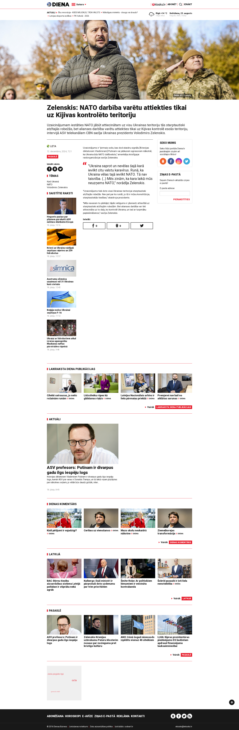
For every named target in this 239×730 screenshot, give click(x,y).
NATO (49, 184)
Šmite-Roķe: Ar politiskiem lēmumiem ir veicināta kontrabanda (136, 583)
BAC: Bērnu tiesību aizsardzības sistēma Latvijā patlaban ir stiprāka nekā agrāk (63, 585)
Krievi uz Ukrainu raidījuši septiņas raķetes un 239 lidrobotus (60, 250)
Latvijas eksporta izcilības (60, 16)
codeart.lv (128, 726)
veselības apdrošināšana (62, 685)
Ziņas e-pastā (104, 716)
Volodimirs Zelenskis (57, 187)
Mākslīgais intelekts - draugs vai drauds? (120, 12)
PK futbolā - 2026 (81, 16)
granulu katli (55, 692)
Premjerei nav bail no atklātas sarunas (171, 397)
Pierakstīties (181, 199)
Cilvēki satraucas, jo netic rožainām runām (62, 397)
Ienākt (188, 4)
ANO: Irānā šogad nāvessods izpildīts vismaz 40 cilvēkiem (137, 639)
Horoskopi (73, 716)
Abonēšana (55, 716)
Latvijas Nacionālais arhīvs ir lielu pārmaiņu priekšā (137, 397)
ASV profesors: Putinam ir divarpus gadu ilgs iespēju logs (80, 470)
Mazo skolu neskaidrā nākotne (134, 532)
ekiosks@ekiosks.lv (184, 726)
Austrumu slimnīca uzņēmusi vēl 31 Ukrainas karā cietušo (60, 282)
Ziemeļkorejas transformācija (170, 532)
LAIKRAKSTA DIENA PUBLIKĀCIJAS (72, 369)
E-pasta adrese (167, 188)
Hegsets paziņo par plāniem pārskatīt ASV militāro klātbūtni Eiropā (60, 219)
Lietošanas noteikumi (78, 726)
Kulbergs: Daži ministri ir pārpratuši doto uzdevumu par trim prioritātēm (99, 583)
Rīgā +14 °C (161, 13)
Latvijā (54, 554)
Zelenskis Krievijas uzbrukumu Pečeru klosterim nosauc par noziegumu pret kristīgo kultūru (101, 642)
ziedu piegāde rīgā (56, 674)
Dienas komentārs (63, 504)
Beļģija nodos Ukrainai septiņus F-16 (58, 311)
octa (74, 680)
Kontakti (138, 716)
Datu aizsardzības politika (101, 726)
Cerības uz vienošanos (101, 530)
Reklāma (123, 716)
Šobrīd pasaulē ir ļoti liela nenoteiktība (172, 582)
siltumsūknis (71, 693)
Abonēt (172, 4)
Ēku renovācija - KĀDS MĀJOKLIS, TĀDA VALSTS (79, 12)
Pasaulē (52, 156)
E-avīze (87, 716)
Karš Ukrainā (53, 181)
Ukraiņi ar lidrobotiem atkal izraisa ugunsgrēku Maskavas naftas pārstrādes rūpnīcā (61, 342)
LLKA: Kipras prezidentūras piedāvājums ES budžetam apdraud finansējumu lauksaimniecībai (173, 642)
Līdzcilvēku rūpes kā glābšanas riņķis (97, 397)
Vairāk (150, 407)
